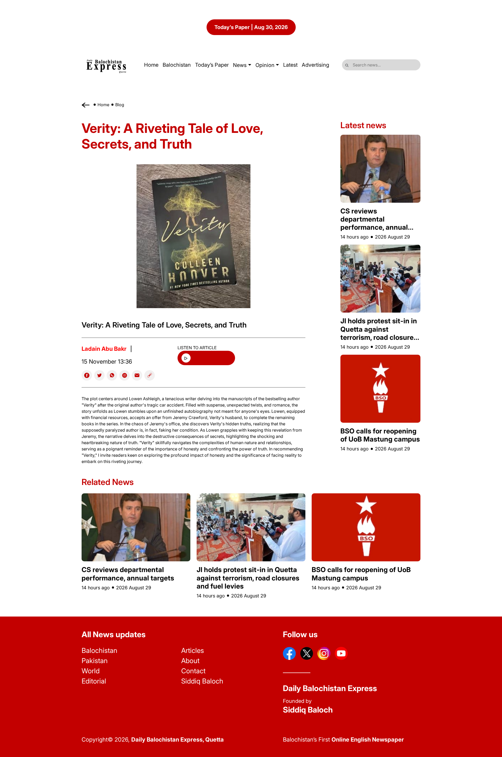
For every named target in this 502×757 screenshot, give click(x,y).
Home (103, 104)
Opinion (265, 65)
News (240, 65)
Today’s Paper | (251, 27)
